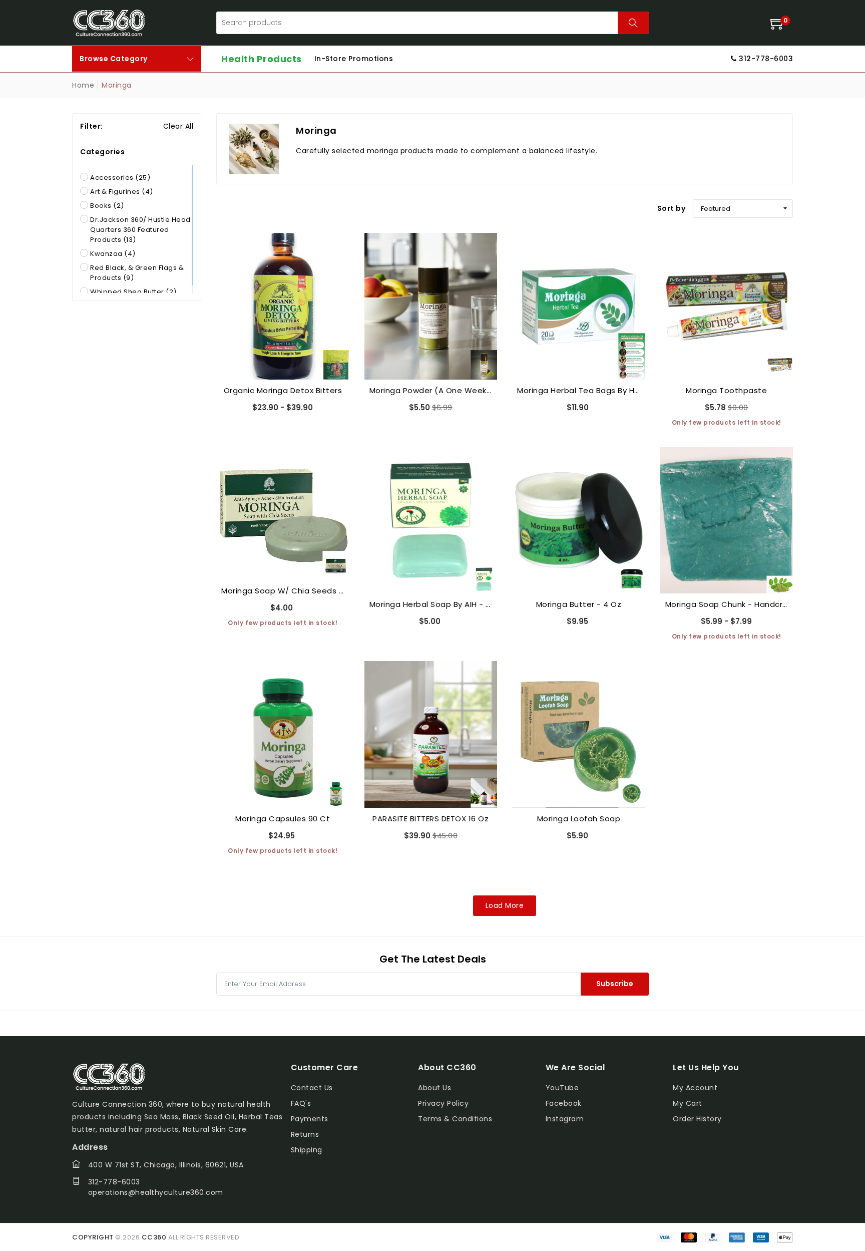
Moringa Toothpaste (726, 390)
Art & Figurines (121, 191)
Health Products (261, 59)
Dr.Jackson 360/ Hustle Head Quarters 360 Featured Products (140, 229)
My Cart (687, 1103)
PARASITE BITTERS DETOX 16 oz (430, 818)
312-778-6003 (114, 1182)
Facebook (564, 1103)
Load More (505, 905)
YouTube (562, 1088)
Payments (309, 1119)
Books (107, 205)
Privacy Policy (443, 1103)
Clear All (178, 126)
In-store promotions (353, 59)
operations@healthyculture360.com (155, 1192)
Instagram (565, 1119)
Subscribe (614, 984)
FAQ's (301, 1103)
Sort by (671, 208)
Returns (305, 1134)
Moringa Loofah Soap (579, 818)
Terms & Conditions (455, 1119)
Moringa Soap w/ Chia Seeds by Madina (282, 590)
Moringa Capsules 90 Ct (282, 818)
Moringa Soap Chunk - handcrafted (726, 604)
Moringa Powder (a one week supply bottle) (431, 390)
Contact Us (312, 1088)
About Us (434, 1088)
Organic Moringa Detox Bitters (283, 390)
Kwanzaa (113, 253)
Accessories (120, 177)
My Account (695, 1088)
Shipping (306, 1150)
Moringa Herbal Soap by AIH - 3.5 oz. (431, 604)
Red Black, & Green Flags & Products (137, 272)
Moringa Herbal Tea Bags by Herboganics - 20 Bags (578, 390)
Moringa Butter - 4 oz (579, 604)
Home (83, 85)
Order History (697, 1119)
